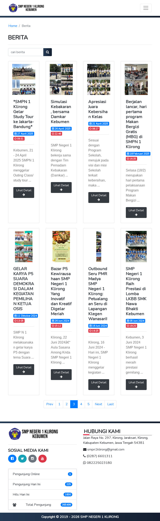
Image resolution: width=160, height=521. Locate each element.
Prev (49, 404)
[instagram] (32, 459)
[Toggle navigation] (146, 8)
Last (110, 404)
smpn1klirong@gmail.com (105, 449)
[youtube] (42, 459)
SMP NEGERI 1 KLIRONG (99, 517)
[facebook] (12, 459)
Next (98, 404)
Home (12, 26)
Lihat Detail (23, 190)
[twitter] (22, 459)
